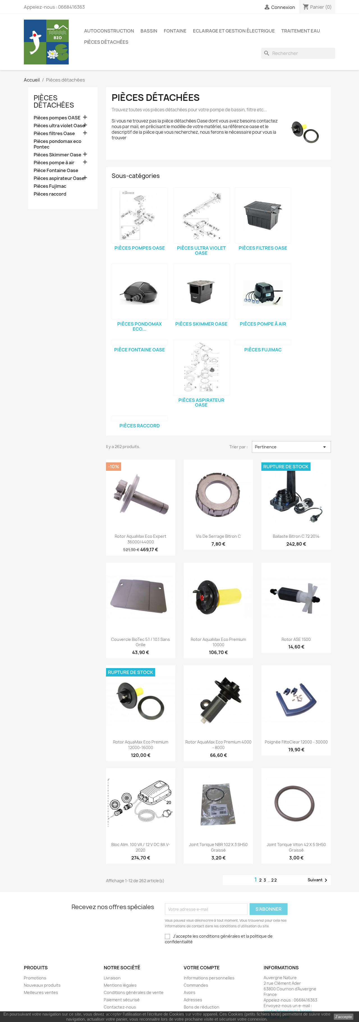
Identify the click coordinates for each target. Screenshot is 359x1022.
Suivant (318, 880)
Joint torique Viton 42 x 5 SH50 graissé (296, 847)
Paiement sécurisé (122, 999)
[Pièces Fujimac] (263, 342)
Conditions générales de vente (134, 992)
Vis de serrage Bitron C (218, 536)
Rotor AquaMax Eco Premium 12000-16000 (140, 744)
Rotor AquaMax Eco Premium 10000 (218, 642)
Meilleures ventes (41, 992)
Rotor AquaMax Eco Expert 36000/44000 (140, 539)
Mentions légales (120, 985)
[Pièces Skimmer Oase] (201, 291)
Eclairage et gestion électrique (234, 31)
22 (274, 880)
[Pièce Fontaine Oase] (140, 342)
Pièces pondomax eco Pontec (57, 144)
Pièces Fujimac (50, 186)
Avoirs (189, 992)
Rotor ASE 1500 (296, 639)
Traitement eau (300, 31)
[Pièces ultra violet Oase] (201, 215)
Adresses (193, 999)
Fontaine (175, 31)
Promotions (35, 978)
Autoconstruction (109, 31)
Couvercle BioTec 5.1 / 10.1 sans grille (140, 642)
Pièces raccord (50, 194)
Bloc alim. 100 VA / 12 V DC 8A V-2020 (140, 847)
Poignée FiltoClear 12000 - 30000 (296, 742)
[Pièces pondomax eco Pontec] (140, 291)
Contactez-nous (120, 1007)
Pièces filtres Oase (54, 133)
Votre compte (202, 968)
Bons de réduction (201, 1007)
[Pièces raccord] (140, 418)
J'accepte (343, 1016)
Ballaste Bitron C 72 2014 (296, 536)
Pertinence (291, 447)
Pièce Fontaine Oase (56, 170)
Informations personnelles (209, 978)
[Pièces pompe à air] (263, 291)
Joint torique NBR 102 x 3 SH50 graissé (218, 847)
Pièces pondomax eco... (139, 326)
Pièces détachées (106, 42)
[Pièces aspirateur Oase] (201, 368)
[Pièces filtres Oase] (263, 215)
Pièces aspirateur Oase (59, 178)
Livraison (112, 978)
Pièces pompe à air (54, 163)
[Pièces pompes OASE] (140, 215)
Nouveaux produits (42, 985)
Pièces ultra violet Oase (59, 126)
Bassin (149, 31)
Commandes (196, 985)
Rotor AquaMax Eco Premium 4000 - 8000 (218, 744)
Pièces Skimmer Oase (57, 155)
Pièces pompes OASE (57, 118)
